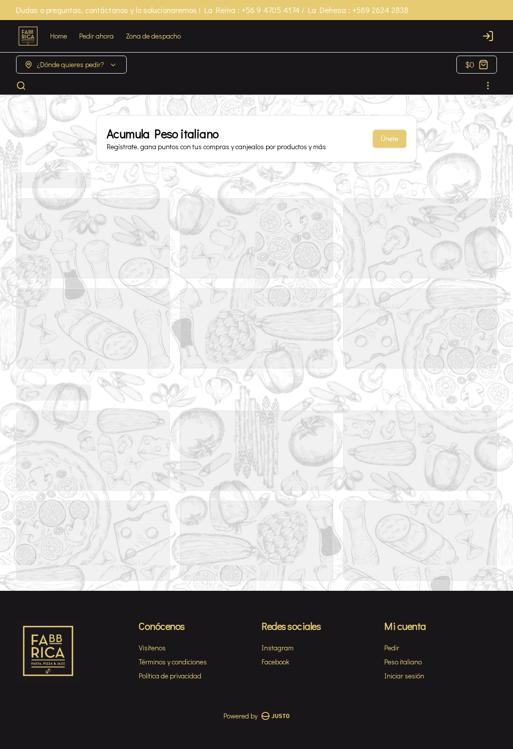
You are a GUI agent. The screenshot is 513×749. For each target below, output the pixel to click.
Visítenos (152, 647)
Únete (389, 138)
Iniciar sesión (404, 675)
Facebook (275, 661)
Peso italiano (403, 661)
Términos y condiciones (173, 661)
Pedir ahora (96, 36)
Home (58, 36)
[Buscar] (21, 86)
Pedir (391, 647)
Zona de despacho (153, 36)
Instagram (278, 647)
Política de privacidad (170, 675)
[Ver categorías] (488, 86)
